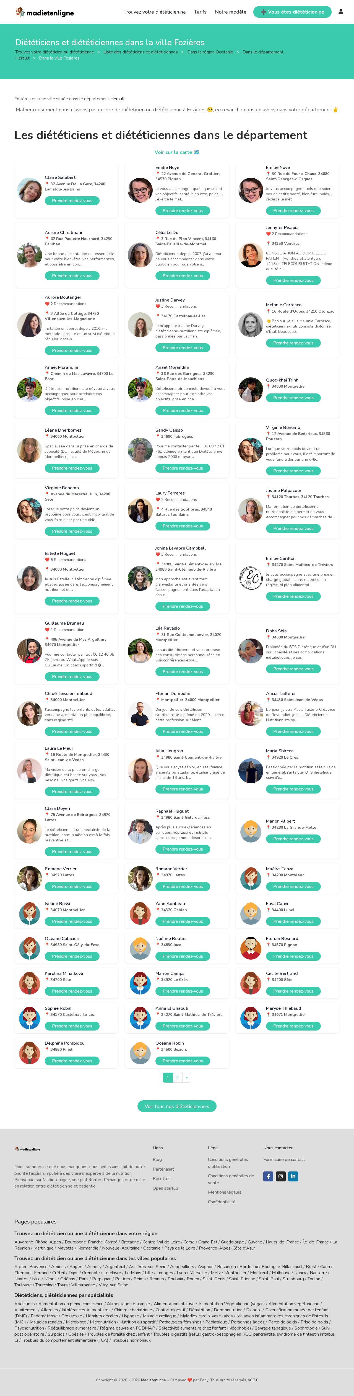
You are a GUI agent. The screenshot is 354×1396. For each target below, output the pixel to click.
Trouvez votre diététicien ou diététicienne (55, 52)
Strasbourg (293, 1279)
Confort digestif (170, 1310)
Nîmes (50, 1279)
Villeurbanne (83, 1285)
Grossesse (71, 1316)
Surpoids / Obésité (66, 1334)
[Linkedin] (293, 1176)
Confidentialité (222, 1202)
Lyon (181, 1273)
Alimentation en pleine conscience (70, 1304)
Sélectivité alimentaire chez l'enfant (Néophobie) (205, 1328)
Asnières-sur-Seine (147, 1267)
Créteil (58, 1273)
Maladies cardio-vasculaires (206, 1316)
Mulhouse (281, 1273)
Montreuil (259, 1273)
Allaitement (25, 1310)
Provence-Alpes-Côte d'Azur (227, 1248)
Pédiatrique (216, 1322)
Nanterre (318, 1273)
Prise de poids (314, 1322)
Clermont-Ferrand (31, 1273)
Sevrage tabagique (273, 1328)
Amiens (58, 1267)
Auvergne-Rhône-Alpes (37, 1242)
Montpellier (235, 1273)
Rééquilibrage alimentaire (72, 1328)
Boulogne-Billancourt (282, 1267)
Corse (189, 1242)
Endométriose (44, 1316)
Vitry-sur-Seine (113, 1285)
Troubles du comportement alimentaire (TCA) (65, 1340)
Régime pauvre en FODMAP (127, 1328)
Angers (76, 1267)
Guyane (255, 1242)
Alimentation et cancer (128, 1304)
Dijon (74, 1273)
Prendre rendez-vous (72, 201)
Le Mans (133, 1273)
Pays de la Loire (179, 1248)
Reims (140, 1279)
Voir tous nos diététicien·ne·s (177, 1106)
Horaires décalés (102, 1316)
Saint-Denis (214, 1279)
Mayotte (65, 1248)
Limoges (165, 1273)
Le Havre (112, 1273)
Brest (311, 1267)
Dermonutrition (229, 1310)
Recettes (162, 1179)
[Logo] (45, 11)
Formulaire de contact (284, 1160)
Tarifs (200, 12)
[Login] (341, 12)
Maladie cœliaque (159, 1316)
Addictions (24, 1304)
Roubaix (175, 1279)
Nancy (300, 1273)
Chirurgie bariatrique (133, 1310)
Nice (36, 1279)
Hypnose (130, 1316)
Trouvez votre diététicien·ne (155, 12)
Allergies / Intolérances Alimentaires (76, 1310)
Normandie (87, 1248)
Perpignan (101, 1279)
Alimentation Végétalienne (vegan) (231, 1304)
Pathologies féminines (180, 1322)
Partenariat (163, 1169)
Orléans (67, 1279)
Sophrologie (306, 1328)
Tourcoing (44, 1285)
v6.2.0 (253, 1380)
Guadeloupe (232, 1242)
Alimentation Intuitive (174, 1304)
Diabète (254, 1310)
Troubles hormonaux (131, 1340)
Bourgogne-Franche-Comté (91, 1242)
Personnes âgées (248, 1322)
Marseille (198, 1273)
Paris (83, 1279)
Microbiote (76, 1322)
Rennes (156, 1279)
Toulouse (23, 1285)
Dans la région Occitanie (210, 52)
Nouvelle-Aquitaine (121, 1248)
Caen (325, 1267)
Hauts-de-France (282, 1242)
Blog (157, 1160)
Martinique (43, 1248)
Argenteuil (115, 1267)
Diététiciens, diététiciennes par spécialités (63, 1295)
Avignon (206, 1267)
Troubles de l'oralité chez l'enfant (118, 1334)
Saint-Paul (269, 1279)
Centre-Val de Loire (161, 1242)
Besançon (226, 1267)
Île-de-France (316, 1242)
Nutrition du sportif (137, 1322)
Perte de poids (282, 1322)
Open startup (165, 1188)
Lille (149, 1273)
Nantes (21, 1279)
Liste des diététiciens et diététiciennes (141, 52)
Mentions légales (224, 1192)
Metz (216, 1273)
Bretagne (130, 1242)
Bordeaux (249, 1267)
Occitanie (152, 1248)
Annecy (94, 1267)
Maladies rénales (46, 1322)
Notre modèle (230, 12)
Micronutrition (103, 1322)
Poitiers (122, 1279)
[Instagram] (281, 1176)
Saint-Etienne (242, 1279)
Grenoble (91, 1273)
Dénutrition (199, 1310)
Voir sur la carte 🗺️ (177, 152)
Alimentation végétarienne (294, 1304)
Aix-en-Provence (31, 1267)
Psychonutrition (29, 1328)
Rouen (193, 1279)
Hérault (117, 99)
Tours (62, 1285)
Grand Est (207, 1242)
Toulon (314, 1279)
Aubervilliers (182, 1267)
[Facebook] (268, 1176)
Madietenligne (153, 1380)
